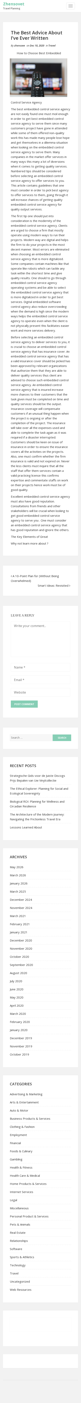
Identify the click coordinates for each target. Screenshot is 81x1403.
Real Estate (18, 1233)
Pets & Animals (20, 1224)
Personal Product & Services (29, 1216)
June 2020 (16, 989)
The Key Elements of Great (29, 537)
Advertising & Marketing (26, 1094)
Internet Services (21, 1192)
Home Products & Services (28, 1184)
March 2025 (18, 891)
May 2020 (16, 997)
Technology (18, 1265)
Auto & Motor (19, 1110)
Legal (13, 1200)
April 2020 (17, 1005)
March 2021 (18, 916)
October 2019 (19, 1054)
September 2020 (21, 965)
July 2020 (16, 981)
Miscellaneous (19, 1208)
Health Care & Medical (25, 1176)
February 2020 (20, 1022)
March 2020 (18, 1014)
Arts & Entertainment (24, 1102)
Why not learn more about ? (29, 543)
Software (16, 1249)
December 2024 (21, 900)
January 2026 (19, 883)
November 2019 (21, 1046)
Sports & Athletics (22, 1257)
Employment (18, 1135)
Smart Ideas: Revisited (53, 585)
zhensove (19, 45)
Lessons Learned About (26, 827)
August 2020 (18, 973)
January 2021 (19, 932)
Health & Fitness (21, 1167)
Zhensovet (13, 4)
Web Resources (20, 1290)
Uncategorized (20, 1281)
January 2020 (19, 1030)
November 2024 (21, 908)
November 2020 (21, 948)
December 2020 (21, 940)
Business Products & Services (30, 1118)
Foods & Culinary (21, 1151)
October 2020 (19, 957)
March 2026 (18, 875)
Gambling (16, 1159)
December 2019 (21, 1038)
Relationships (19, 1241)
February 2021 (20, 924)
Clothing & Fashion (22, 1127)
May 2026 (16, 867)
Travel (52, 45)
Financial (15, 1143)
